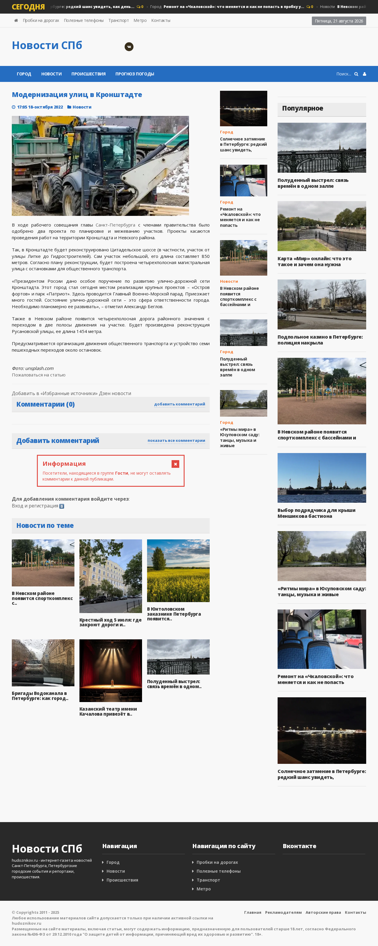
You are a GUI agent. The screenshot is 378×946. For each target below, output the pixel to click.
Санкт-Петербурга (115, 225)
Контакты (160, 20)
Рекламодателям (283, 912)
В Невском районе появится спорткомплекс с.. (42, 598)
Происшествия (88, 74)
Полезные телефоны (84, 20)
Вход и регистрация (35, 505)
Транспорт (118, 20)
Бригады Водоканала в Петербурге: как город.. (40, 695)
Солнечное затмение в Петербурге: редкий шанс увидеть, (243, 144)
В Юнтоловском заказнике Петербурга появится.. (174, 614)
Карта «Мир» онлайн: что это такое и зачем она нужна (314, 261)
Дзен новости (115, 393)
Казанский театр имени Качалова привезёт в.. (108, 711)
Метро (139, 20)
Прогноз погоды (134, 74)
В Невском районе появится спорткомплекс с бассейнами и (239, 296)
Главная (252, 912)
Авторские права (323, 912)
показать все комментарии (176, 440)
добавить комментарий (179, 404)
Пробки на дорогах (41, 20)
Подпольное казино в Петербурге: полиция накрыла (320, 340)
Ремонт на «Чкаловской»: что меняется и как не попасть (240, 217)
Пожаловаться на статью (39, 375)
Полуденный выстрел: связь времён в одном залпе (237, 367)
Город (217, 6)
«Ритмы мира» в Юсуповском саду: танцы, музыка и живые (240, 437)
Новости (51, 74)
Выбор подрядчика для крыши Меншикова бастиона (317, 513)
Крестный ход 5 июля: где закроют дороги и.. (110, 622)
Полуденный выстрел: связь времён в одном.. (174, 683)
